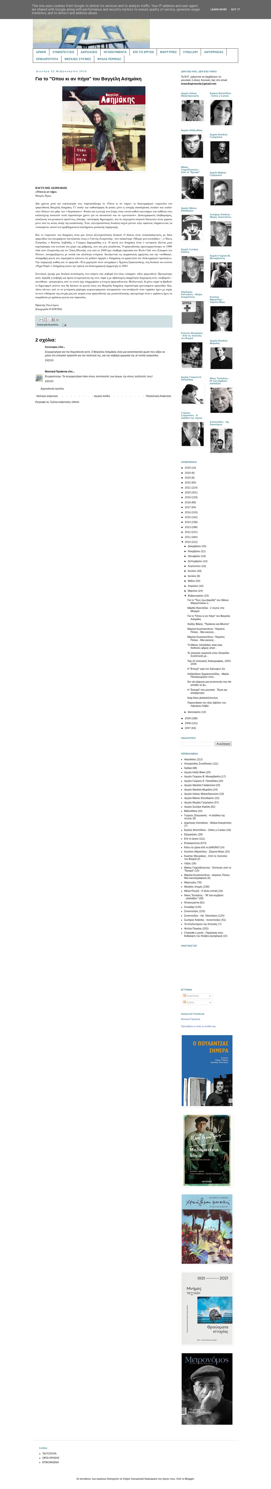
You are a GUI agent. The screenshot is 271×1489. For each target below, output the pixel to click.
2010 (188, 542)
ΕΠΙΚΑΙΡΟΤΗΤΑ (47, 59)
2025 (188, 467)
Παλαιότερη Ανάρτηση (158, 396)
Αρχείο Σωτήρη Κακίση (197, 806)
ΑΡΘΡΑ (41, 52)
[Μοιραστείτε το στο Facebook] (53, 320)
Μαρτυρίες (190, 882)
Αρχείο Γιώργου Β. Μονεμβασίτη (202, 776)
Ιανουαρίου (194, 712)
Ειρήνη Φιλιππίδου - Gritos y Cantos (205, 830)
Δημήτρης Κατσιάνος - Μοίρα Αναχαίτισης (208, 822)
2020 (188, 492)
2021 (188, 487)
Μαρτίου (193, 590)
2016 (188, 512)
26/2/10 (49, 381)
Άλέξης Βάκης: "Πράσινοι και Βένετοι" (208, 624)
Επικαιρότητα (192, 843)
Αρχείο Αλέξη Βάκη (194, 772)
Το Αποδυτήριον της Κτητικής (201, 924)
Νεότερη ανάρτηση (47, 396)
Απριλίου (193, 586)
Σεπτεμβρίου (195, 561)
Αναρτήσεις (192, 995)
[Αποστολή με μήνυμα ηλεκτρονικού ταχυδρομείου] (41, 320)
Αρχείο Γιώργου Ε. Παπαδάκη (201, 780)
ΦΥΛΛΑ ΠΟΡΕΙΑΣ (109, 59)
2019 (188, 497)
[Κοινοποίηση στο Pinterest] (57, 320)
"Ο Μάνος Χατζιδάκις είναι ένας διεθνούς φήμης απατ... (205, 646)
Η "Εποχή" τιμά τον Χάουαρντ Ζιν (206, 668)
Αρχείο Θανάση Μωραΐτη (198, 789)
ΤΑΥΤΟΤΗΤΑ (49, 1453)
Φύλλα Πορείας (193, 928)
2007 (188, 728)
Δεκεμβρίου (195, 546)
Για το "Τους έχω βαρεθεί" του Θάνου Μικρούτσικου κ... (208, 602)
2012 (188, 532)
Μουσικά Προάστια (56, 371)
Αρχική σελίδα (102, 396)
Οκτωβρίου (194, 556)
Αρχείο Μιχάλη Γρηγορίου (199, 802)
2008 (188, 723)
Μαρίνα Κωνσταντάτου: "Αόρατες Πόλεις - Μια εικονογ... (206, 630)
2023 (188, 477)
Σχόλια (190, 1002)
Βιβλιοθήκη (190, 811)
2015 (188, 517)
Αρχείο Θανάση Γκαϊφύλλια (199, 785)
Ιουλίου (192, 571)
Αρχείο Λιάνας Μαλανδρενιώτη (201, 793)
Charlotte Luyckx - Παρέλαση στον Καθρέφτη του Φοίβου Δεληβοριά (203, 934)
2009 (188, 718)
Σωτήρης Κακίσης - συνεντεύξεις (202, 919)
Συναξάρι (189, 907)
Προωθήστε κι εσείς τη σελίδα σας (198, 1026)
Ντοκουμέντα (191, 902)
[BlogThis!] (45, 320)
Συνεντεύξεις (191, 911)
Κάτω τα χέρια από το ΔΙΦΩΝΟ (201, 847)
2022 (188, 482)
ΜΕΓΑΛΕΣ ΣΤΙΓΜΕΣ (78, 59)
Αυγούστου (194, 566)
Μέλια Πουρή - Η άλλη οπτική (201, 890)
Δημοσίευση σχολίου (52, 388)
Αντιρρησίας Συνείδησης (198, 763)
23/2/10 (49, 360)
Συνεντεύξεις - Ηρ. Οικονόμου (201, 915)
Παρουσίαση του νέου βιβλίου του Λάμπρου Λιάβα (206, 704)
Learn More (218, 9)
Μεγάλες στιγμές (193, 886)
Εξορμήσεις (190, 834)
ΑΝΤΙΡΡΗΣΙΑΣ (213, 52)
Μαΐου (192, 580)
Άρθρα (188, 768)
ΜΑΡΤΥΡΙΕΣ (168, 52)
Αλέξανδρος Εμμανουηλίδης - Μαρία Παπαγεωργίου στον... (208, 675)
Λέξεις (187, 863)
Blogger (189, 1478)
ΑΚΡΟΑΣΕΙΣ (89, 52)
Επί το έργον (191, 838)
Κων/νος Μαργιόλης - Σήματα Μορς (204, 851)
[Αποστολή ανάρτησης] (63, 324)
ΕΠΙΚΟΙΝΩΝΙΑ (50, 1462)
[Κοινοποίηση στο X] (49, 320)
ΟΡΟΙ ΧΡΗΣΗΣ (50, 1457)
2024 (188, 472)
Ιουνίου (192, 576)
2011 (188, 537)
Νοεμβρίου (194, 551)
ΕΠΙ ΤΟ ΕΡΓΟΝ (143, 52)
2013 (188, 527)
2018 (188, 502)
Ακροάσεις (53, 324)
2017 (188, 507)
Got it (235, 9)
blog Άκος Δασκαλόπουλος (202, 697)
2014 (188, 522)
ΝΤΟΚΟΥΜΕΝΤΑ (115, 52)
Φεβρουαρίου (196, 595)
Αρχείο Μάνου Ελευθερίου (199, 798)
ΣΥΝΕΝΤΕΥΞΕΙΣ (63, 52)
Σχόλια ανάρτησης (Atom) (64, 402)
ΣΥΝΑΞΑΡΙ (190, 52)
